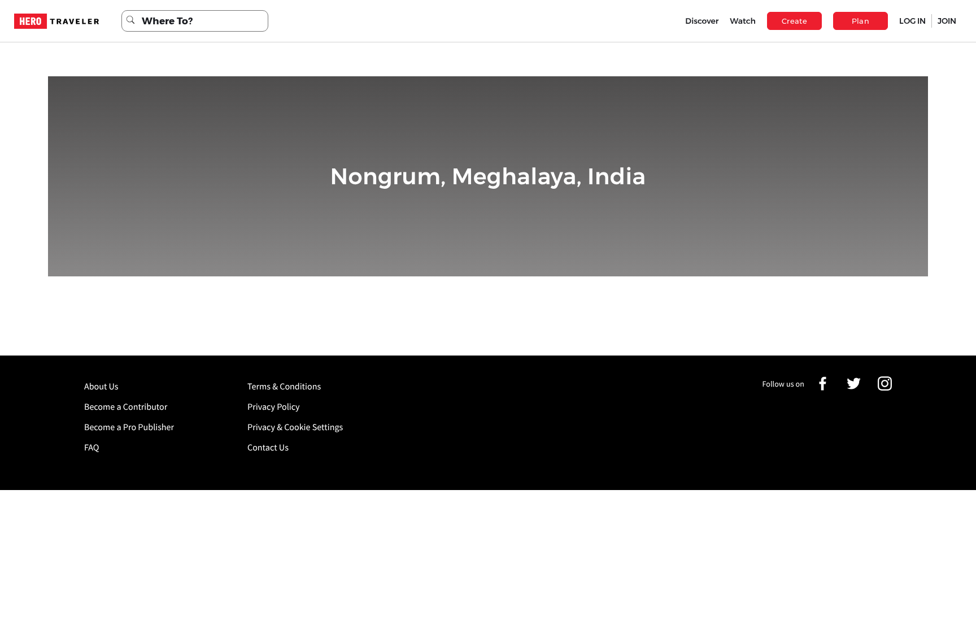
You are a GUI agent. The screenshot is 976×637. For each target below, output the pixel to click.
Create (794, 20)
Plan (861, 20)
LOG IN (912, 21)
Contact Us (268, 447)
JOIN (947, 21)
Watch (743, 21)
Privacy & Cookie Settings (295, 427)
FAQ (91, 447)
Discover (701, 21)
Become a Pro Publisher (129, 427)
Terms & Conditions (284, 386)
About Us (101, 386)
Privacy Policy (273, 407)
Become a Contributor (125, 407)
